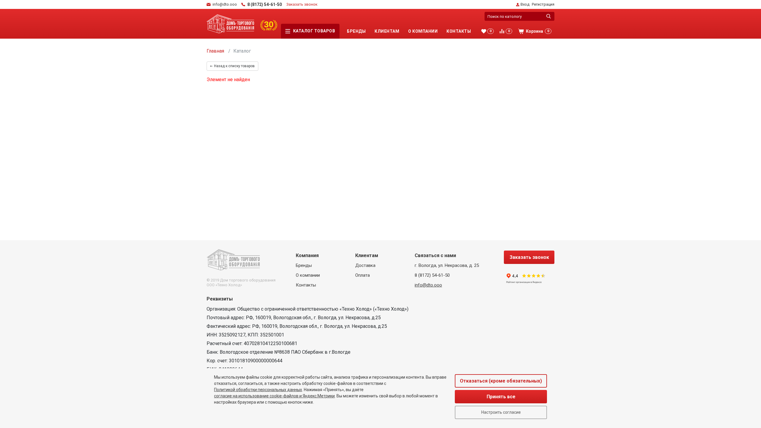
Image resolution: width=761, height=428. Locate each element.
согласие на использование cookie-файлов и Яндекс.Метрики (274, 396)
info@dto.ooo (428, 285)
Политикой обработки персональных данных (258, 389)
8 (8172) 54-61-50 (432, 275)
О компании (423, 31)
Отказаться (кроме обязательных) (501, 381)
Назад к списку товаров (234, 66)
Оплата (362, 275)
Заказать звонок (301, 4)
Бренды (356, 31)
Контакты (458, 31)
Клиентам (387, 31)
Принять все (501, 396)
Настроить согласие (501, 412)
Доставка (365, 265)
